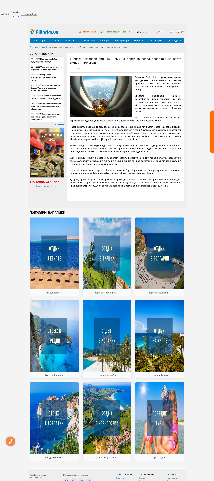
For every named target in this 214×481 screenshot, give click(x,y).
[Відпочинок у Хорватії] (54, 418)
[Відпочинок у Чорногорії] (107, 418)
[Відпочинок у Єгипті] (54, 253)
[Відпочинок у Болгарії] (159, 253)
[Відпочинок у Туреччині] (107, 253)
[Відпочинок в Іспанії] (107, 336)
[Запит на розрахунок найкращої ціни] (212, 132)
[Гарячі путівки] (159, 418)
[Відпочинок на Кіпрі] (159, 336)
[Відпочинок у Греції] (54, 336)
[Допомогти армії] (47, 177)
